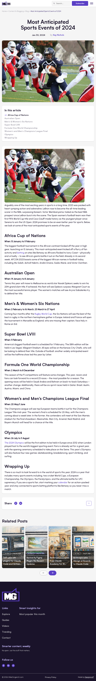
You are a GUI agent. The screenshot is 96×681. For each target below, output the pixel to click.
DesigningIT (89, 677)
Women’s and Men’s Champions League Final (26, 131)
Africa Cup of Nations (18, 115)
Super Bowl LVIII (12, 125)
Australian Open (12, 118)
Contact (6, 637)
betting (20, 252)
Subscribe (80, 3)
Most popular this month (32, 614)
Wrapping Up (10, 138)
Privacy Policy (50, 677)
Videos (5, 625)
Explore (6, 614)
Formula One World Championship (21, 128)
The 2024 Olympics (14, 442)
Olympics (9, 134)
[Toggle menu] (91, 3)
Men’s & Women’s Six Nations (18, 122)
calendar (62, 482)
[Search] (54, 3)
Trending (6, 631)
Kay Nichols (58, 35)
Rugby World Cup (43, 313)
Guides (5, 620)
